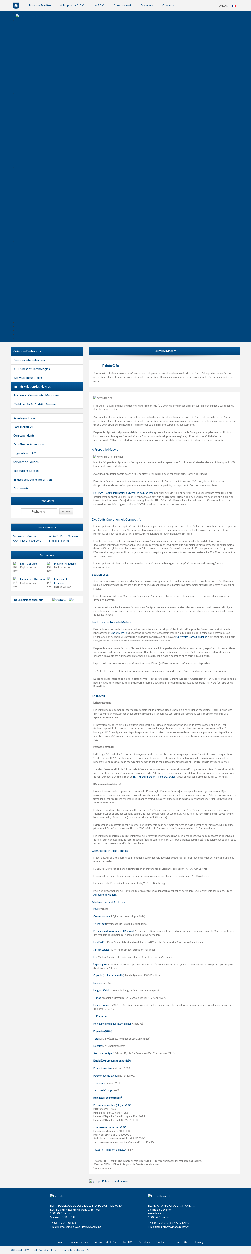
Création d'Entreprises (28, 351)
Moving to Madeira (65, 563)
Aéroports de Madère (104, 894)
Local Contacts (28, 563)
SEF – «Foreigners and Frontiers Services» (155, 776)
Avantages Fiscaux (25, 418)
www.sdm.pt (93, 1226)
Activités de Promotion (28, 444)
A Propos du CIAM (72, 5)
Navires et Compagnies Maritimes (36, 395)
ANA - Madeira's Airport (27, 540)
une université (119, 632)
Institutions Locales (26, 470)
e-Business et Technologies (32, 369)
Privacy (199, 1242)
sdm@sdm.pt (66, 1226)
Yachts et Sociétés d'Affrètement (35, 404)
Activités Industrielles (28, 377)
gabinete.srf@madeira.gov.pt (172, 1226)
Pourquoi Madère (40, 5)
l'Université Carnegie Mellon (191, 636)
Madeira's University (24, 536)
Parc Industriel (23, 427)
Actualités (146, 5)
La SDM (99, 5)
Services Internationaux (29, 360)
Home (59, 1242)
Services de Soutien (26, 462)
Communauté (122, 5)
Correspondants (24, 435)
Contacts (168, 5)
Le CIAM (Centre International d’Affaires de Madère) (123, 492)
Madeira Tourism (59, 540)
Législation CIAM (24, 453)
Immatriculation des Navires (32, 386)
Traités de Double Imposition (32, 479)
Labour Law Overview (32, 579)
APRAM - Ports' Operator (64, 536)
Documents (21, 488)
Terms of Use (180, 1242)
